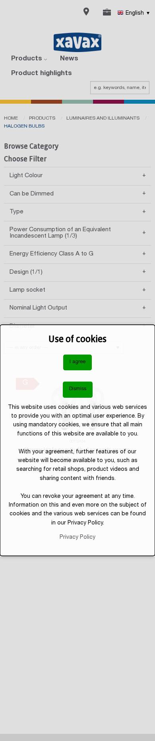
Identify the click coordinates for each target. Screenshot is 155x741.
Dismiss (77, 389)
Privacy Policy (77, 537)
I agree (77, 362)
